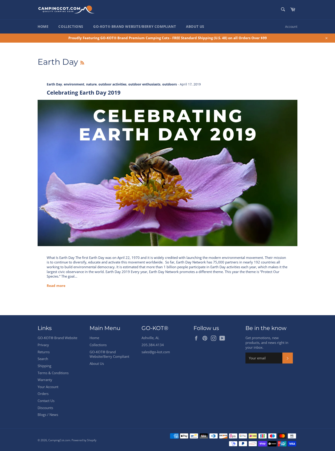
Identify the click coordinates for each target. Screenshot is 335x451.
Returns (44, 352)
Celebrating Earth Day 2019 (84, 92)
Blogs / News (48, 414)
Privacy (43, 345)
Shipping (44, 365)
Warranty (45, 379)
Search (43, 358)
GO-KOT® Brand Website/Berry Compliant (134, 26)
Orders (43, 393)
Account (291, 26)
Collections (70, 26)
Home (43, 26)
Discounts (45, 407)
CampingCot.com (59, 440)
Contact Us (46, 400)
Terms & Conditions (53, 373)
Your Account (48, 386)
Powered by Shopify (84, 440)
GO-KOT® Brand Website (57, 337)
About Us (195, 26)
